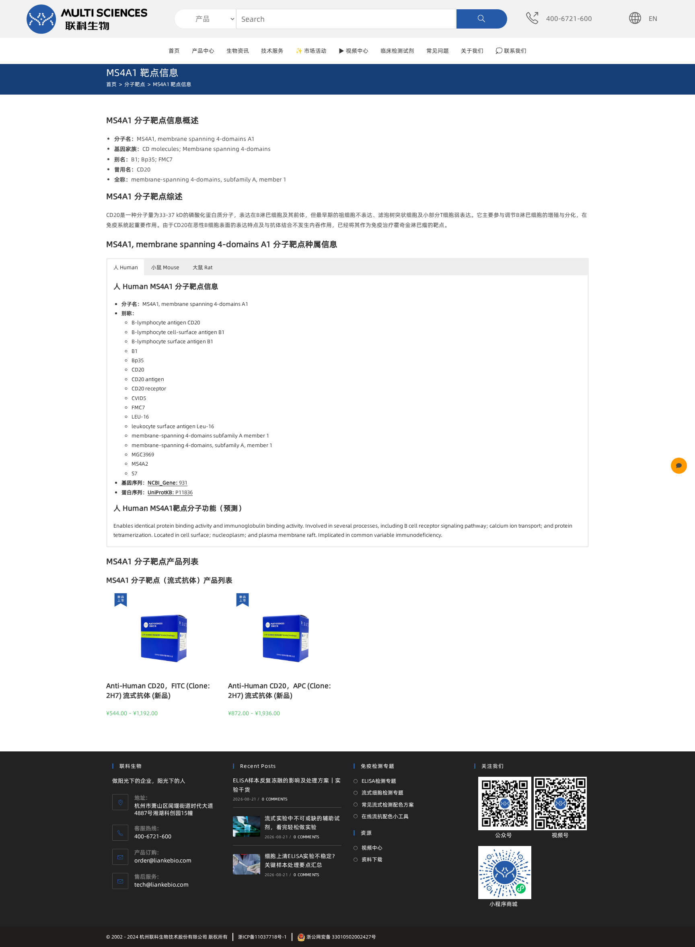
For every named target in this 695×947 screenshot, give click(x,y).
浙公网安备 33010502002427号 (340, 936)
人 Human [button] (125, 267)
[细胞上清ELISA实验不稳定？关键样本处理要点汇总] (246, 864)
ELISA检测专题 (379, 780)
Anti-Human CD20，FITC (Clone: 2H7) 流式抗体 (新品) (158, 690)
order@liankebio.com (162, 860)
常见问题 (437, 51)
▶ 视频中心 (353, 51)
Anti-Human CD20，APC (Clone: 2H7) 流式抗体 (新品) (279, 690)
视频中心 (372, 847)
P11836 (170, 492)
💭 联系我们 (511, 51)
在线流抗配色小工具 (385, 816)
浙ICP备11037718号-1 (262, 936)
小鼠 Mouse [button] (165, 267)
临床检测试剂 (397, 51)
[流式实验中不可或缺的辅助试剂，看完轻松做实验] (246, 826)
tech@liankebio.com (161, 885)
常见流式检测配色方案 (388, 804)
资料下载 (372, 859)
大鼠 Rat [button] (202, 267)
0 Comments (275, 799)
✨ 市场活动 (311, 51)
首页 (174, 51)
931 (167, 482)
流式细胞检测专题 (382, 792)
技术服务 (272, 51)
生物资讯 (237, 51)
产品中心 (203, 51)
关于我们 (472, 51)
